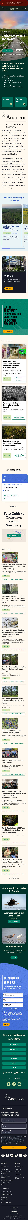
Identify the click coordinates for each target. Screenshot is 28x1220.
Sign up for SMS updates (19, 1177)
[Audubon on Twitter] (11, 1155)
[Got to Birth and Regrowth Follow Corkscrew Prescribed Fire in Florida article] (14, 701)
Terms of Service (17, 1010)
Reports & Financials (7, 1180)
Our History (4, 1169)
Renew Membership (6, 1202)
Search (23, 8)
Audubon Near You (6, 1192)
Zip (4, 999)
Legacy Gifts (4, 1200)
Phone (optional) (7, 1004)
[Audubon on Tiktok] (20, 1155)
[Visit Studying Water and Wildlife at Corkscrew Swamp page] (12, 225)
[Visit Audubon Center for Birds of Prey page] (14, 908)
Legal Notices (6, 1218)
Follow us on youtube (19, 1084)
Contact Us (15, 1044)
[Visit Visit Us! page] (14, 264)
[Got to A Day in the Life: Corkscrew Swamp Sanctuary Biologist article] (14, 861)
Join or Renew (8, 331)
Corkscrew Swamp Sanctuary (14, 9)
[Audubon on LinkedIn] (16, 1155)
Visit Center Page (14, 921)
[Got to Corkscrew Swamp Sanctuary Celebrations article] (14, 762)
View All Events (13, 506)
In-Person (7, 498)
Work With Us (19, 1166)
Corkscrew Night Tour (15, 488)
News (14, 1063)
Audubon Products (6, 1194)
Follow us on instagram (14, 1084)
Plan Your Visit (7, 51)
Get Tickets (19, 51)
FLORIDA (7, 233)
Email (4, 994)
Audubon (14, 1097)
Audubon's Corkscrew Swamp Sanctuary (19, 379)
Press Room (18, 1172)
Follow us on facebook (8, 1084)
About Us (6, 99)
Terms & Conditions (15, 1143)
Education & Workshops (10, 495)
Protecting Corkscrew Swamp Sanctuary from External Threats (14, 441)
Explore (14, 1054)
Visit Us (14, 957)
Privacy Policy (14, 1019)
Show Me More (13, 878)
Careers (14, 1067)
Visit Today (9, 288)
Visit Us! (8, 275)
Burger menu (25, 8)
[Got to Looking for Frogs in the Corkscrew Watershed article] (14, 732)
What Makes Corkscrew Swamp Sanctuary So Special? (14, 403)
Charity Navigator (14, 1210)
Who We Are (4, 1166)
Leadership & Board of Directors (6, 1172)
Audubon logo (5, 8)
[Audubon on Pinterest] (25, 1155)
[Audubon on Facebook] (7, 1155)
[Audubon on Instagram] (3, 1155)
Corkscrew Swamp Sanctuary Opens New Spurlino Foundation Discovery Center (14, 363)
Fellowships (18, 1169)
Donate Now (4, 1197)
